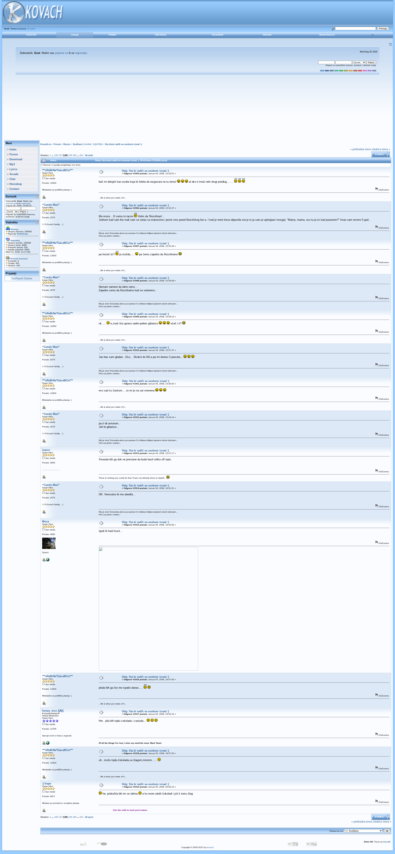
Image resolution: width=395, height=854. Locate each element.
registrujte (81, 53)
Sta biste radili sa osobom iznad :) (123, 144)
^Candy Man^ (51, 204)
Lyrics (32, 29)
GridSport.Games (22, 278)
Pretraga (160, 35)
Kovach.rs (45, 144)
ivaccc (46, 449)
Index (12, 149)
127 (60, 155)
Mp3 (12, 164)
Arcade (13, 174)
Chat (12, 179)
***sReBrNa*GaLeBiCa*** (57, 170)
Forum (74, 35)
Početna (31, 35)
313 (81, 155)
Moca (45, 521)
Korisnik (11, 196)
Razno (66, 144)
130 (74, 155)
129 (70, 155)
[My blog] (47, 744)
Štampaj (379, 154)
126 (56, 155)
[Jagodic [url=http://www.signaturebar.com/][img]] (47, 560)
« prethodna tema (360, 149)
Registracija (327, 35)
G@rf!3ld (97, 144)
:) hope (46, 783)
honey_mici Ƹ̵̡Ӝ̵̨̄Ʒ (53, 710)
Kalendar (217, 35)
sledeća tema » (381, 149)
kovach (210, 847)
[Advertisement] (197, 107)
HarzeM (386, 842)
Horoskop (15, 184)
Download (15, 159)
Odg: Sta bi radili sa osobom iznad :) (145, 170)
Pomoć (112, 35)
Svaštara (77, 144)
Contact (14, 188)
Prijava (267, 35)
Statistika (11, 222)
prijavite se (61, 53)
